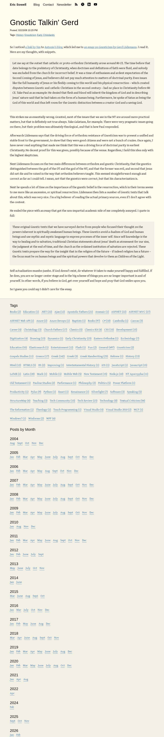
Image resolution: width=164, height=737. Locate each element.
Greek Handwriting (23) (94, 356)
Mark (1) (42, 374)
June (47, 457)
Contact (48, 4)
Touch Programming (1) (67, 409)
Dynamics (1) (55, 338)
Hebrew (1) (116, 356)
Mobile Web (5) (73, 374)
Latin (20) (29, 374)
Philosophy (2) (87, 383)
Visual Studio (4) (93, 409)
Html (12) (15, 365)
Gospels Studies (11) (21, 356)
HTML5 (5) (29, 365)
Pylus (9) (36, 391)
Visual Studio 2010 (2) (118, 409)
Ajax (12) (59, 311)
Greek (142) (58, 356)
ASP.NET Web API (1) (22, 320)
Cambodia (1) (120, 320)
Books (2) (15, 311)
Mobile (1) (55, 374)
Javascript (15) (138, 365)
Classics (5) (76, 329)
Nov (34, 443)
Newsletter (64, 4)
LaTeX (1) (15, 374)
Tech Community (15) (62, 400)
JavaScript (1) (120, 365)
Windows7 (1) (18, 418)
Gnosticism (30, 35)
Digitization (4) (19, 338)
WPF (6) (50, 418)
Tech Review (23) (87, 400)
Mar (25, 457)
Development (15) (126, 329)
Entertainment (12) (62, 347)
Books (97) (94, 320)
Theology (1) (43, 409)
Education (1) (31, 311)
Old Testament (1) (20, 383)
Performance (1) (66, 383)
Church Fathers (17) (55, 329)
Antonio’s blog (53, 47)
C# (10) (106, 320)
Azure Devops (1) (60, 320)
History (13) (133, 356)
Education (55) (18, 347)
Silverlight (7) (99, 391)
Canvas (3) (137, 320)
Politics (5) (104, 383)
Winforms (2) (36, 418)
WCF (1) (138, 409)
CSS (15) (109, 329)
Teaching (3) (40, 400)
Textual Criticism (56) (132, 400)
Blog (36, 4)
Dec (41, 443)
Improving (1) (56, 365)
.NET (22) (46, 311)
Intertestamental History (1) (82, 365)
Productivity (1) (19, 391)
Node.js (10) (116, 374)
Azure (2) (41, 320)
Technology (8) (108, 400)
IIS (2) (41, 365)
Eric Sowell (18, 4)
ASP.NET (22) (118, 311)
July (55, 457)
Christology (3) (32, 329)
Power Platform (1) (124, 383)
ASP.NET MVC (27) (139, 311)
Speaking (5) (134, 391)
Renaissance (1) (80, 391)
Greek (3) (72, 356)
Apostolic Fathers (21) (80, 311)
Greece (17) (42, 356)
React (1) (63, 391)
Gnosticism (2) (125, 347)
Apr (32, 457)
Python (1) (50, 391)
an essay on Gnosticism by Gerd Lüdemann (110, 47)
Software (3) (117, 391)
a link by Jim (33, 47)
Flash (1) (81, 347)
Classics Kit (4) (93, 329)
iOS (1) (105, 365)
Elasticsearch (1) (39, 347)
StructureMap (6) (20, 400)
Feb (18, 457)
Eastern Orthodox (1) (106, 338)
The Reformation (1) (22, 409)
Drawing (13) (37, 338)
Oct (27, 443)
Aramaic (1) (102, 311)
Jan (12, 457)
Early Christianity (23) (78, 338)
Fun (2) (92, 347)
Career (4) (15, 329)
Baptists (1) (79, 320)
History (20, 35)
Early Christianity (46, 35)
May (39, 457)
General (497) (107, 347)
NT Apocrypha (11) (137, 374)
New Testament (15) (95, 374)
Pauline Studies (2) (44, 383)
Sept (20, 443)
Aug (12, 443)
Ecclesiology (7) (130, 338)
